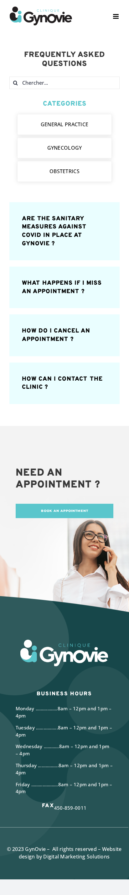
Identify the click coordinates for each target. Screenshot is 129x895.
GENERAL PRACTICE (64, 124)
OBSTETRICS (64, 171)
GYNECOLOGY (64, 147)
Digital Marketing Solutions (76, 856)
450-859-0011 (70, 808)
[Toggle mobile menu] (116, 16)
